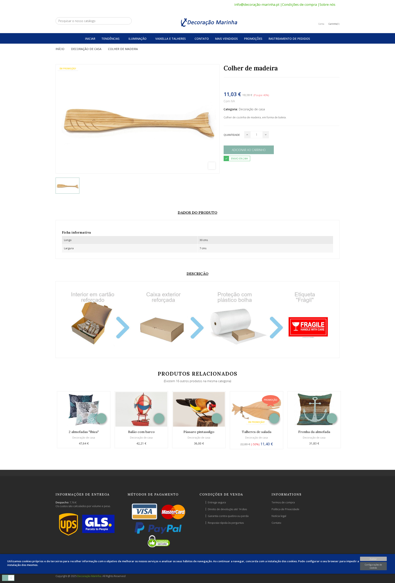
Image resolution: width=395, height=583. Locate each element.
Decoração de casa (252, 109)
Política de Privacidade (285, 509)
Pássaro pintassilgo (197, 432)
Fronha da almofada (313, 432)
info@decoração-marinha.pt (256, 4)
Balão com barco (140, 432)
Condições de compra (299, 4)
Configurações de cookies (373, 566)
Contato (276, 523)
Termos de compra (283, 502)
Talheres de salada (255, 432)
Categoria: (231, 109)
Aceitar (373, 558)
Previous (46, 422)
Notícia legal (279, 516)
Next (348, 422)
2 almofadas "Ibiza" (82, 432)
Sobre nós (327, 4)
